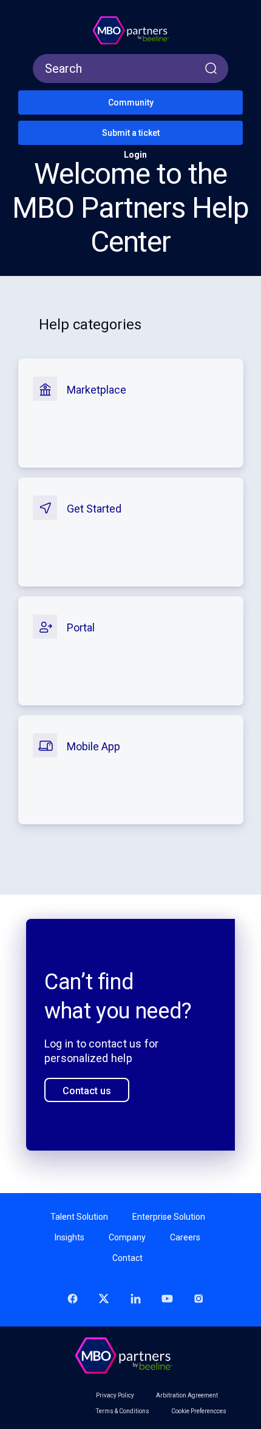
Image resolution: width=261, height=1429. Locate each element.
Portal (81, 627)
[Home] (130, 30)
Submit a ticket (131, 133)
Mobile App (93, 746)
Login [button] (135, 155)
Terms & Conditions (122, 1411)
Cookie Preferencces (198, 1411)
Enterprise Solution (168, 1216)
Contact (127, 1258)
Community (131, 102)
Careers (185, 1237)
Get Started (94, 508)
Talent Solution (79, 1216)
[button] (29, 12)
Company (127, 1237)
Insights (69, 1237)
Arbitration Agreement (187, 1396)
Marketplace (96, 389)
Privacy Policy (115, 1396)
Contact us (87, 1091)
